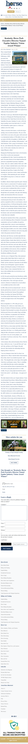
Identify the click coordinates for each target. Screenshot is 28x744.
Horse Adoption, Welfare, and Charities (9, 628)
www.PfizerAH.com (18, 417)
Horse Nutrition (4, 648)
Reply (3, 492)
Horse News (4, 28)
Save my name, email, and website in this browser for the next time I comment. (13, 536)
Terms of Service (4, 703)
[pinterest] (16, 8)
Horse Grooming (4, 638)
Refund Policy (4, 706)
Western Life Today (5, 682)
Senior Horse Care (5, 664)
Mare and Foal (4, 658)
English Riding (4, 570)
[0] (8, 8)
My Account (4, 15)
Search (18, 11)
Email (3, 526)
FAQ (2, 698)
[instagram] (19, 8)
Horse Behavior (4, 630)
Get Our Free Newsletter (6, 675)
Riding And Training (5, 567)
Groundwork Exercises (6, 573)
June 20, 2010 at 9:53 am (8, 486)
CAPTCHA (4, 540)
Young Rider (3, 680)
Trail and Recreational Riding (7, 588)
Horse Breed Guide (5, 565)
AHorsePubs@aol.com (17, 388)
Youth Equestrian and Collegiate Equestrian (10, 593)
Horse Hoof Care (4, 643)
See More (14, 462)
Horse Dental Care (5, 633)
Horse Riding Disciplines (6, 578)
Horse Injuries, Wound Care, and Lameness (10, 646)
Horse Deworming (5, 635)
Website (3, 530)
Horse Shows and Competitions (7, 580)
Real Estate (20, 17)
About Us (3, 688)
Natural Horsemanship (5, 585)
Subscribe (11, 11)
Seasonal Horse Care (5, 661)
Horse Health (3, 641)
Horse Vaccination (5, 656)
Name (3, 523)
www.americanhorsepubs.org (17, 393)
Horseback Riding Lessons (6, 583)
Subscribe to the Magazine (6, 669)
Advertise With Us (5, 696)
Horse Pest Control (5, 651)
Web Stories (3, 711)
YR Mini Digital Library (6, 677)
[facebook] (11, 8)
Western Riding (4, 590)
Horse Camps (3, 575)
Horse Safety (3, 653)
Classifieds (3, 709)
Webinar (14, 15)
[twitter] (14, 8)
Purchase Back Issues (5, 672)
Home (2, 23)
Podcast (9, 15)
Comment (3, 504)
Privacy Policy (4, 701)
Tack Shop (19, 15)
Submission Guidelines (6, 693)
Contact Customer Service (6, 691)
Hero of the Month (13, 17)
